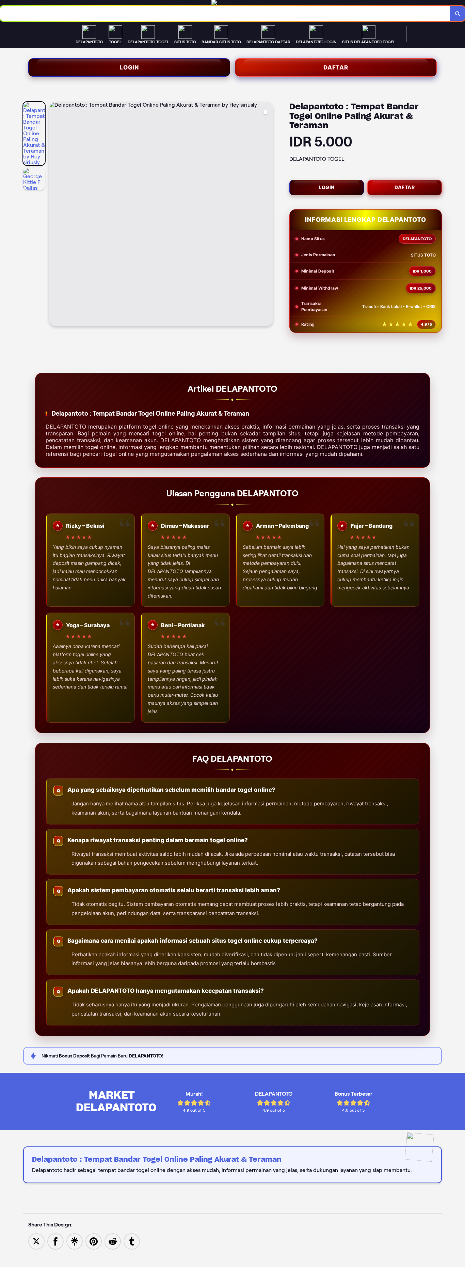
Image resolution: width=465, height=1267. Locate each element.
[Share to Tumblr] (132, 1241)
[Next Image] (267, 215)
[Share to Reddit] (113, 1241)
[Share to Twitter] (36, 1241)
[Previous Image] (54, 215)
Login (129, 67)
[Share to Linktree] (74, 1241)
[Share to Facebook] (55, 1241)
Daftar (335, 67)
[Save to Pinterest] (93, 1241)
